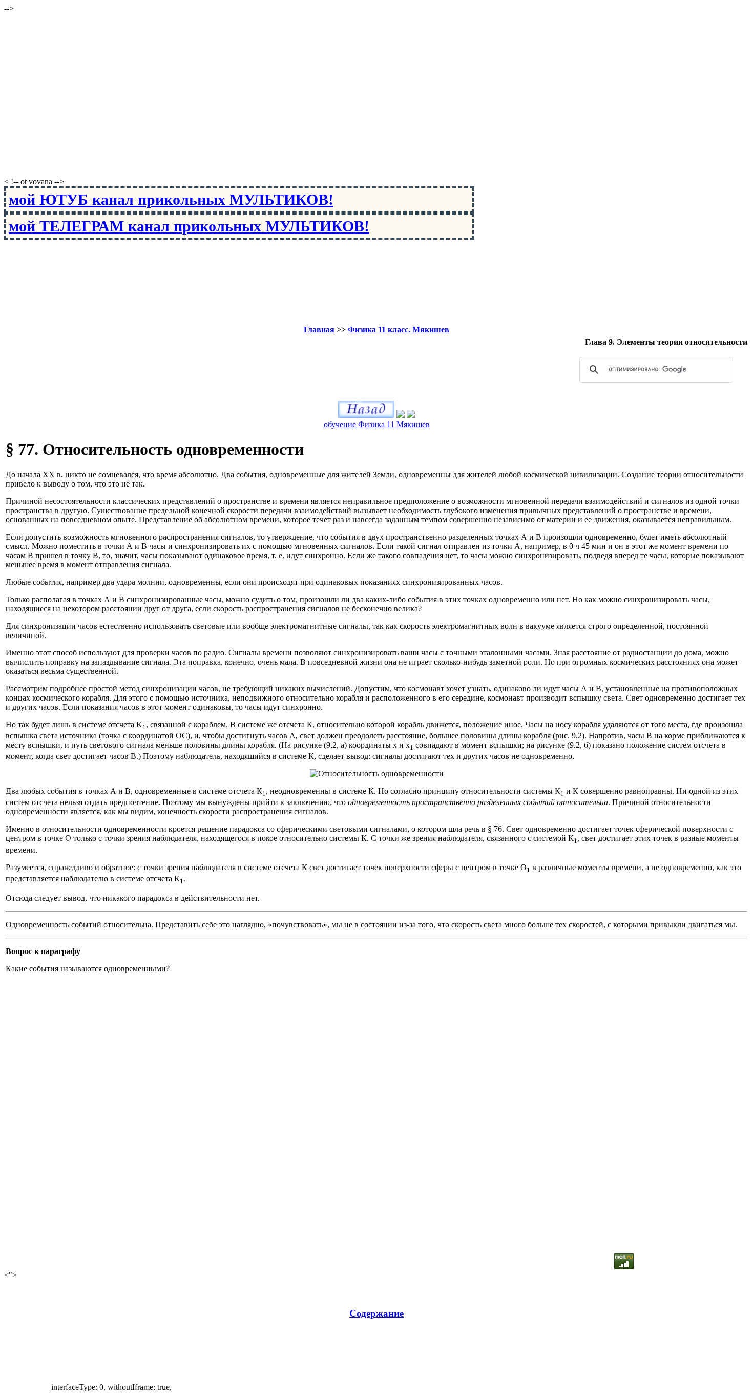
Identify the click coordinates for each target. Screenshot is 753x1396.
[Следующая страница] (411, 415)
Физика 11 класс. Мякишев (398, 329)
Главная (319, 329)
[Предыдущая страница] (366, 415)
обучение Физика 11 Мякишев (377, 424)
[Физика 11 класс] (400, 415)
